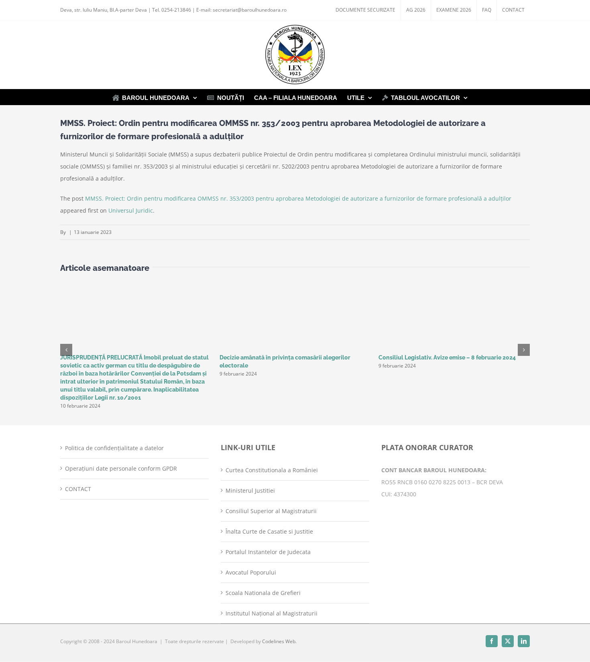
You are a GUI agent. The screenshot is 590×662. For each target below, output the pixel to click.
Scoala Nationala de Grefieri (263, 593)
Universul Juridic (130, 210)
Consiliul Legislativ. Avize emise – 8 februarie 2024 (447, 357)
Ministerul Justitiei (250, 490)
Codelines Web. (279, 641)
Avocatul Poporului (251, 572)
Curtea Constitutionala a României (272, 470)
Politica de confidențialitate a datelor (114, 448)
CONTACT (78, 489)
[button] (66, 350)
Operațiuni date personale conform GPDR (121, 468)
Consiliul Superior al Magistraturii (271, 511)
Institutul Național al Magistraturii (271, 613)
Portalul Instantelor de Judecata (268, 552)
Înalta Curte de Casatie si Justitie (269, 531)
